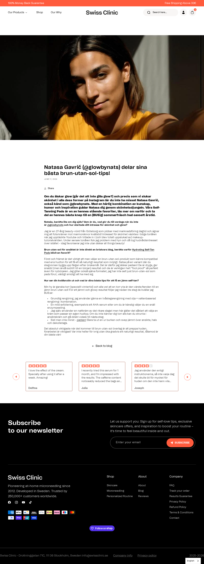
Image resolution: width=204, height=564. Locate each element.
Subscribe (182, 442)
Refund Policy (177, 507)
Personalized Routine (120, 496)
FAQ (171, 485)
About (142, 485)
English (190, 561)
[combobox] (193, 561)
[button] (18, 12)
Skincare (112, 485)
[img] (49, 366)
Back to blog (104, 346)
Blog (141, 491)
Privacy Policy (177, 501)
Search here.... (160, 12)
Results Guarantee (180, 496)
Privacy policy (147, 555)
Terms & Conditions (181, 512)
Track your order (179, 491)
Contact (174, 518)
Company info (122, 555)
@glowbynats (55, 225)
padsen (81, 320)
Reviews (143, 496)
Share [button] (51, 188)
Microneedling (115, 491)
